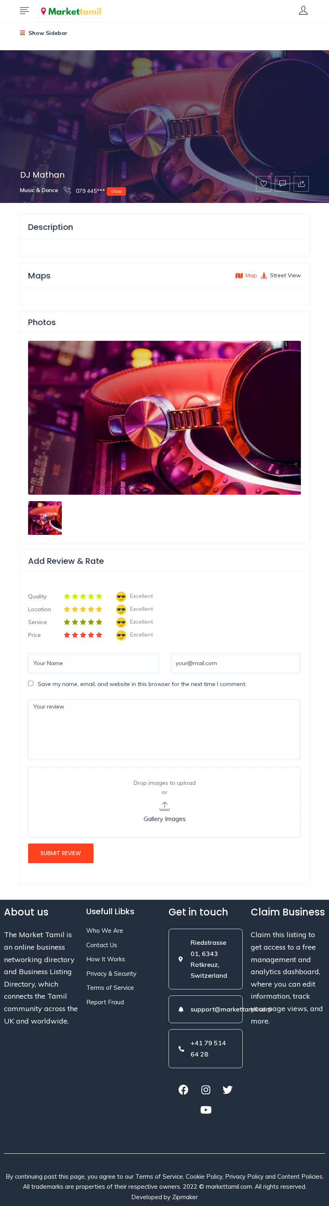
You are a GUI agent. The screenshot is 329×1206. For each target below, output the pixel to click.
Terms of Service (110, 987)
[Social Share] (301, 184)
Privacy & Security (111, 973)
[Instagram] (206, 1090)
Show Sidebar (47, 33)
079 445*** (98, 191)
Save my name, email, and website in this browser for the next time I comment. (142, 684)
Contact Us (101, 945)
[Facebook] (184, 1090)
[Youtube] (206, 1110)
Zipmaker (185, 1197)
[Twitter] (228, 1090)
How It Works (105, 959)
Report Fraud (105, 1002)
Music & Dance (39, 190)
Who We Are (104, 930)
